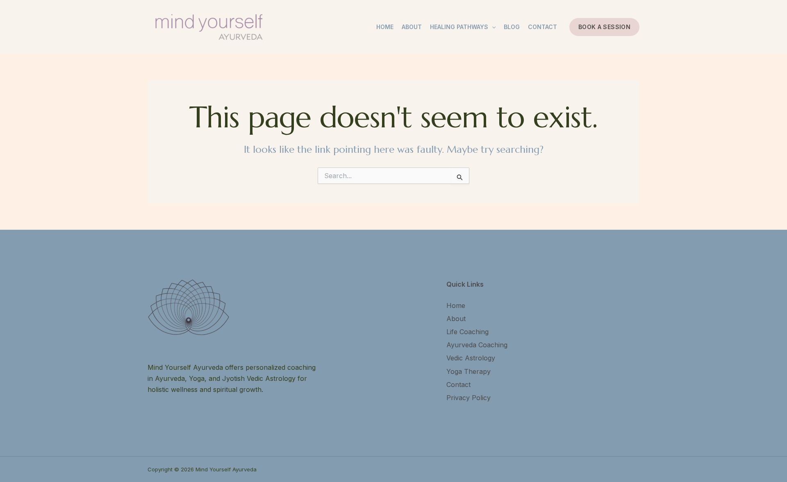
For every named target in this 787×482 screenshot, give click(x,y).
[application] (492, 27)
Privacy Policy (468, 398)
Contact (542, 26)
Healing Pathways (459, 26)
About (412, 26)
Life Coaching (467, 332)
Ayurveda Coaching (476, 345)
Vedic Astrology (470, 358)
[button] (604, 27)
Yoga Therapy (468, 371)
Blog (512, 26)
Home (385, 26)
